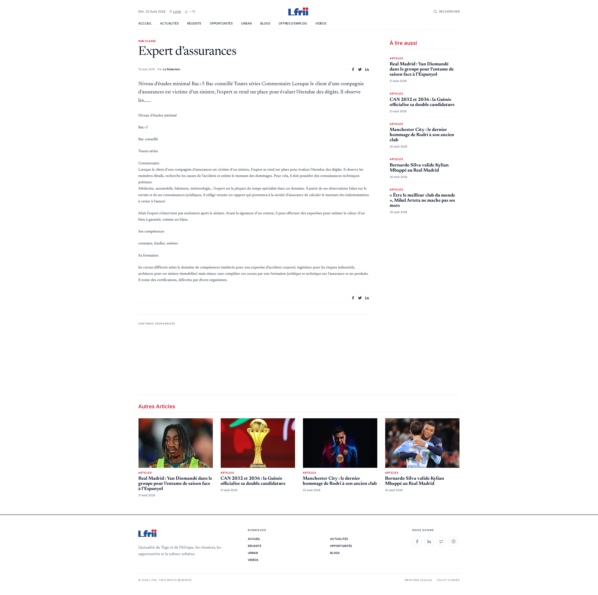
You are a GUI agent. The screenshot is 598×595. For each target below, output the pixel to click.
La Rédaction (171, 69)
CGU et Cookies (448, 580)
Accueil (145, 23)
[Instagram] (453, 541)
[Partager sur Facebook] (353, 69)
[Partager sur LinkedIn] (367, 69)
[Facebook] (417, 541)
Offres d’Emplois (293, 23)
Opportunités (221, 23)
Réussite (194, 23)
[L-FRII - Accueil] (299, 11)
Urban (246, 23)
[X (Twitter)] (441, 541)
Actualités (169, 23)
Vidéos (320, 23)
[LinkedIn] (429, 541)
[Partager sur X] (360, 69)
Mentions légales (418, 580)
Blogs (265, 23)
